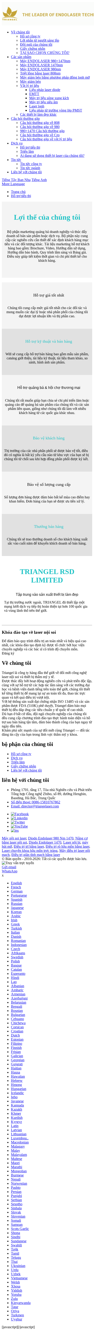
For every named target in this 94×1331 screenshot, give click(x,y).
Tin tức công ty (31, 164)
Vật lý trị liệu (29, 86)
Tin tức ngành (30, 168)
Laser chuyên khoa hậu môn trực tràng (29, 851)
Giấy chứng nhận (32, 49)
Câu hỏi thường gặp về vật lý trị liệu (46, 139)
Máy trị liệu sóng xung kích (49, 98)
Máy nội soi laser (14, 838)
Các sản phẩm (21, 57)
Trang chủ (18, 192)
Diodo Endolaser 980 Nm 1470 (50, 838)
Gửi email (9, 867)
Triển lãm (27, 151)
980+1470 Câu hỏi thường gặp (42, 131)
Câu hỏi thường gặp (25, 118)
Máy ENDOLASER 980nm (40, 69)
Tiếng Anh (39, 180)
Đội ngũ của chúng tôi (36, 44)
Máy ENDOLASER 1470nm (41, 65)
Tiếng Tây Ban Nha (16, 180)
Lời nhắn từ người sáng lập (39, 40)
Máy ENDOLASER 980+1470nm (45, 61)
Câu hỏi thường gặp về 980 (40, 127)
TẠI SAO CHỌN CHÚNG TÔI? (44, 53)
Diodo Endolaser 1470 (45, 842)
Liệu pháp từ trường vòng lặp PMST (55, 110)
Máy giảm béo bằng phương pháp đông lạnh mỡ (55, 77)
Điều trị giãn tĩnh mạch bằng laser (35, 855)
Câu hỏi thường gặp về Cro (40, 135)
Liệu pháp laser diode (44, 90)
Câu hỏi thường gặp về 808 (40, 123)
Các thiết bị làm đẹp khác (38, 114)
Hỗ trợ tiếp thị (30, 147)
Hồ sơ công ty (30, 36)
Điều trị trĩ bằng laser (29, 846)
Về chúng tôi (20, 32)
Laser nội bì (71, 842)
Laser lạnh (36, 106)
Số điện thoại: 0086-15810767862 (35, 802)
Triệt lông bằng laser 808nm (40, 73)
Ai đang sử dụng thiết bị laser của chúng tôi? (52, 156)
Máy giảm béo (30, 81)
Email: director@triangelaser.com (35, 806)
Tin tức (16, 160)
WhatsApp (9, 871)
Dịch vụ (17, 143)
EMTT (34, 94)
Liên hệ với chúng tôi (26, 172)
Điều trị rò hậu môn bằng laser (67, 846)
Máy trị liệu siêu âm (43, 102)
